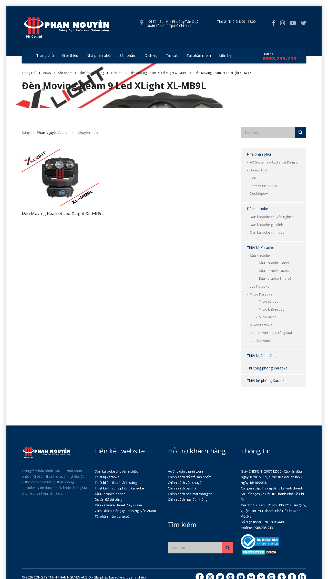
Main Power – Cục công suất (271, 332)
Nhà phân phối (98, 55)
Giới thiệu (70, 55)
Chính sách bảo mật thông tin (190, 493)
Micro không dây (271, 309)
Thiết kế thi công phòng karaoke (119, 488)
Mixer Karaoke (261, 325)
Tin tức (172, 55)
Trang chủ (45, 55)
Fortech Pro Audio (263, 185)
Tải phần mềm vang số (112, 516)
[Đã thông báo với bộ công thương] (260, 541)
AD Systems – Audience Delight (274, 162)
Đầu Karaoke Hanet (274, 262)
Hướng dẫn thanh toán (185, 471)
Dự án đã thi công (108, 499)
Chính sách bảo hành (184, 488)
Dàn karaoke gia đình (266, 224)
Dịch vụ (151, 55)
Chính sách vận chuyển (185, 482)
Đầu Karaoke (260, 255)
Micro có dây (268, 301)
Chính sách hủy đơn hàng (187, 499)
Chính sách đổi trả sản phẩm (189, 477)
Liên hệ (225, 55)
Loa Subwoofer (262, 340)
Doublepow (259, 193)
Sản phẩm (127, 55)
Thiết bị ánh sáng (261, 355)
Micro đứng (267, 317)
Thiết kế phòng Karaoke (266, 380)
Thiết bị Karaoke (260, 247)
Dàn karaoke (257, 208)
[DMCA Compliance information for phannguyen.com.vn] (260, 552)
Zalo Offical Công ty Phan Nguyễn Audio (125, 510)
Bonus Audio (260, 170)
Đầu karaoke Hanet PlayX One (118, 505)
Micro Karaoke (261, 294)
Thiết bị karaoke (107, 477)
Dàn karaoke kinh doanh (269, 232)
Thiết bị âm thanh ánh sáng (116, 482)
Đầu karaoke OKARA (274, 270)
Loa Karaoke (260, 286)
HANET (255, 178)
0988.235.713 (279, 58)
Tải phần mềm (198, 55)
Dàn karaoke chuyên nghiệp (272, 216)
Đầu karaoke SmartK (275, 278)
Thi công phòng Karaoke (267, 368)
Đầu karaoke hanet (110, 493)
